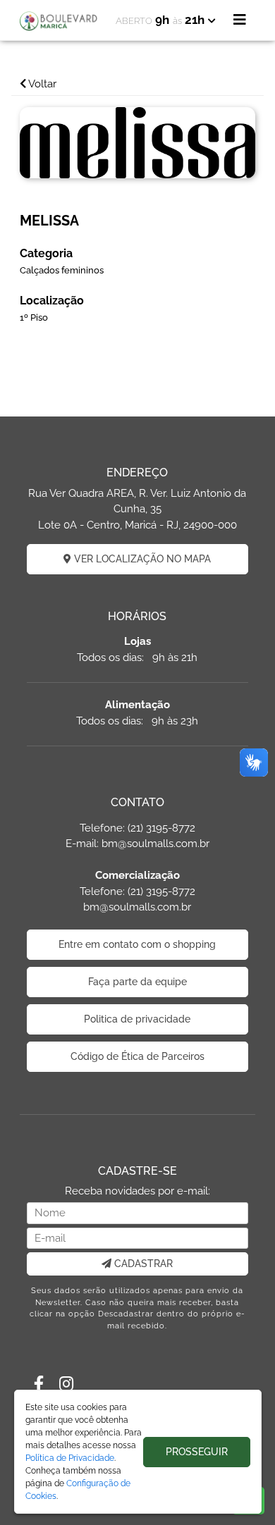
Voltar (41, 84)
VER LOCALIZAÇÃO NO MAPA (141, 558)
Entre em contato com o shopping (137, 944)
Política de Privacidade (69, 1458)
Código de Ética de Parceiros (137, 1056)
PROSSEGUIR (197, 1451)
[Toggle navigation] (239, 19)
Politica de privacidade (137, 1019)
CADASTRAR (142, 1263)
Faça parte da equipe (137, 981)
